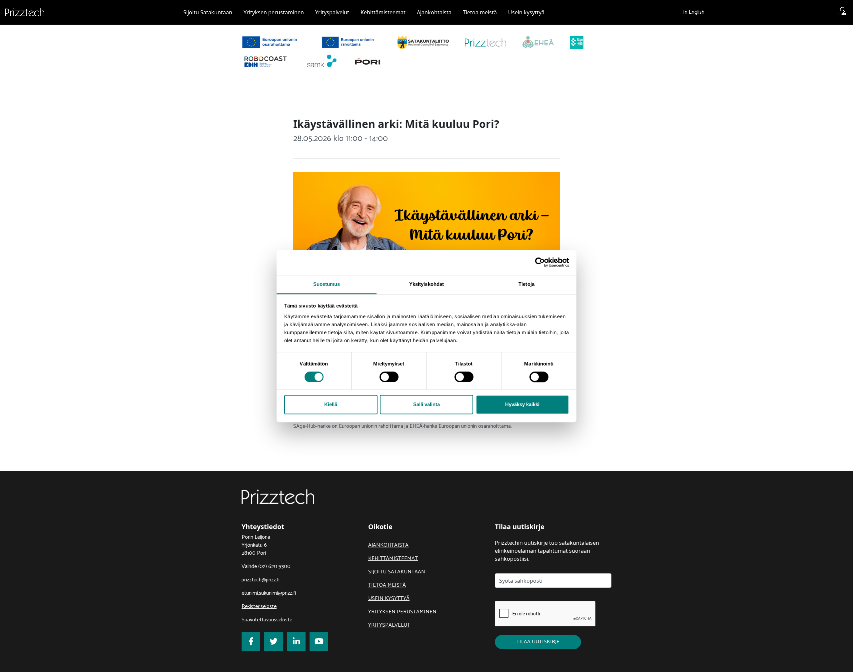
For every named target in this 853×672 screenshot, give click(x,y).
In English (693, 12)
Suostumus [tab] (326, 284)
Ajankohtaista (388, 545)
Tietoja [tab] (526, 284)
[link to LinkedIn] (296, 641)
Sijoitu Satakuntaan (396, 571)
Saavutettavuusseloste (267, 619)
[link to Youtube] (319, 641)
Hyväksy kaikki (522, 404)
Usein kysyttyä (389, 598)
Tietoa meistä (387, 585)
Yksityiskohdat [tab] (426, 284)
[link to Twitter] (273, 641)
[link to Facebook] (251, 641)
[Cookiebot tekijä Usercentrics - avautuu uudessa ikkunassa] (540, 262)
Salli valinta (426, 404)
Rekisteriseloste (259, 606)
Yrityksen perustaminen (402, 611)
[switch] (389, 376)
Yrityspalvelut (389, 625)
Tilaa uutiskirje (537, 641)
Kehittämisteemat (393, 558)
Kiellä (330, 404)
